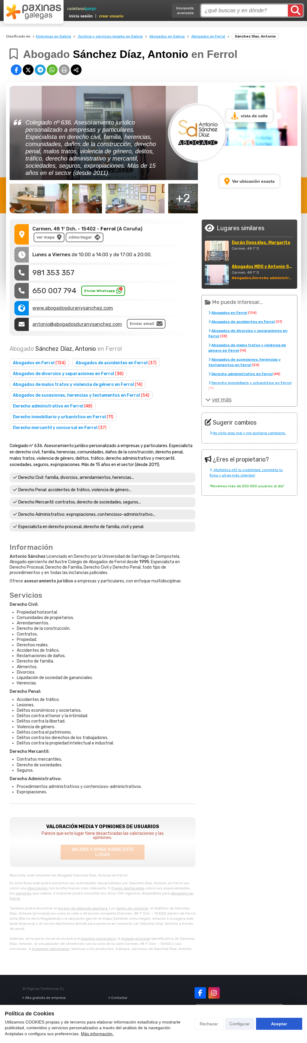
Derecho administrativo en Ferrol (52, 406)
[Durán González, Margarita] (217, 251)
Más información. (97, 1033)
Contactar (119, 998)
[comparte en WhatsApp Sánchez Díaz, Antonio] (52, 70)
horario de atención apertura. (83, 908)
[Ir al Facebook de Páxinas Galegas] (200, 993)
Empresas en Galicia (53, 36)
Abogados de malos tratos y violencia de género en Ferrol (77, 384)
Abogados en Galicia (167, 36)
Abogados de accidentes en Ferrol (116, 362)
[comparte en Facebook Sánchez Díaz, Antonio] (16, 70)
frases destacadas (128, 888)
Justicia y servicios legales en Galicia (110, 36)
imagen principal (135, 938)
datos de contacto (132, 908)
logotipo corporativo (98, 938)
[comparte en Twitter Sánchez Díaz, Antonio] (28, 70)
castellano (75, 9)
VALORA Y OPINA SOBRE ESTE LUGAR (103, 852)
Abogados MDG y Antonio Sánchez (263, 267)
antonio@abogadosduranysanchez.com (77, 324)
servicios (23, 893)
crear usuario (111, 16)
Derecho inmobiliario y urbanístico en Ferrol (63, 416)
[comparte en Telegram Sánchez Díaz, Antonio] (40, 70)
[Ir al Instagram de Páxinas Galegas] (214, 993)
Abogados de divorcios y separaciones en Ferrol (68, 373)
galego (90, 9)
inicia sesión (81, 16)
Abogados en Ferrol (208, 36)
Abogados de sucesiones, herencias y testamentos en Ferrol (81, 395)
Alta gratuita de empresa (45, 998)
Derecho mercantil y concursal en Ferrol (59, 427)
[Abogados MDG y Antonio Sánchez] (217, 275)
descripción (37, 888)
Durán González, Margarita (261, 243)
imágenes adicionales (51, 949)
